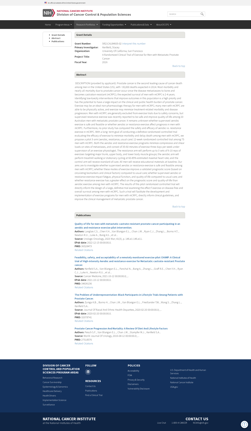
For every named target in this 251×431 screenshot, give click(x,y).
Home (48, 24)
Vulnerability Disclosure (139, 388)
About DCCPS (162, 24)
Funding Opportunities (113, 24)
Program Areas (62, 24)
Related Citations (84, 250)
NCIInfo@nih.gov (200, 422)
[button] (202, 14)
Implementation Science (54, 400)
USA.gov (174, 386)
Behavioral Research (52, 377)
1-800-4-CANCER (179, 422)
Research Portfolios (85, 24)
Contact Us (90, 386)
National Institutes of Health (183, 377)
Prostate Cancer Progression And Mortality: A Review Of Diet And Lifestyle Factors (121, 328)
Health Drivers (49, 395)
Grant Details (58, 35)
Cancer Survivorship (52, 382)
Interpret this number (134, 43)
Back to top (178, 66)
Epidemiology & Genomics (55, 386)
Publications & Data (140, 24)
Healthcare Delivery (52, 391)
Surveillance (49, 404)
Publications (58, 41)
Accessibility (133, 370)
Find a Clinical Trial (94, 395)
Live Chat (161, 422)
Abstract (56, 38)
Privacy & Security (136, 379)
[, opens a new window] (88, 372)
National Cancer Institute (181, 382)
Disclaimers (133, 384)
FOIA (130, 375)
